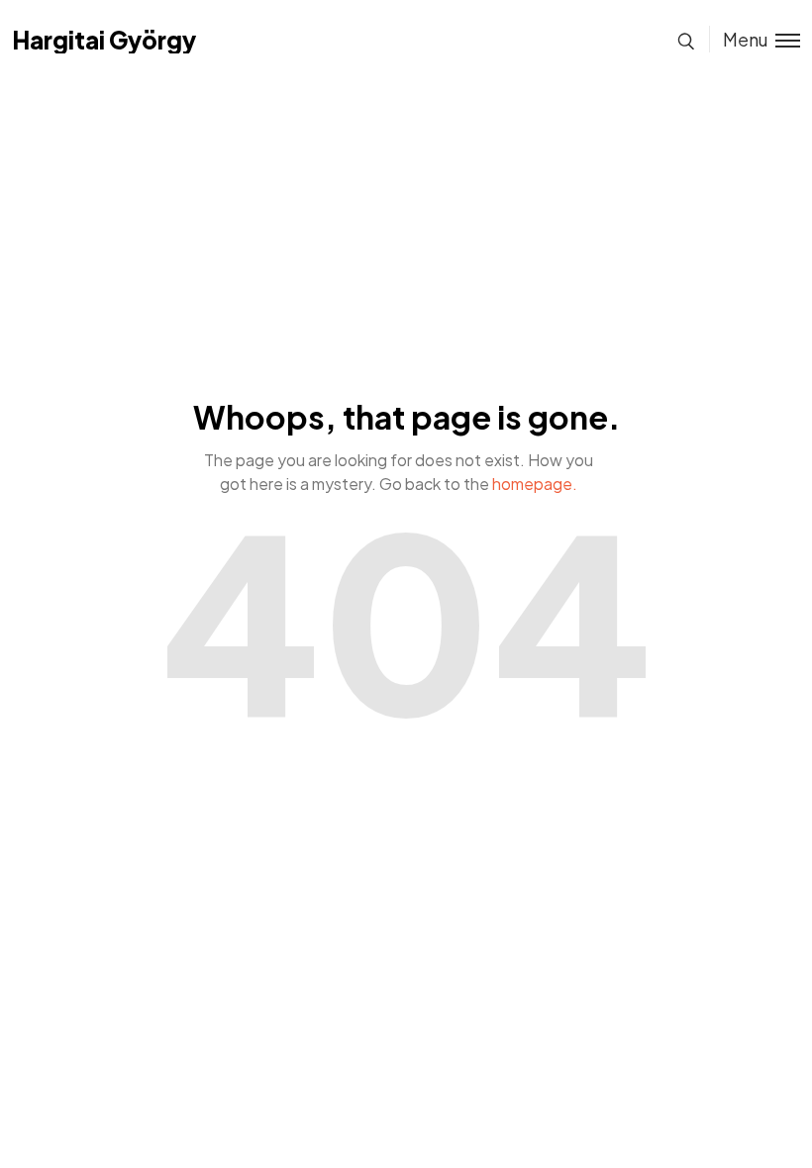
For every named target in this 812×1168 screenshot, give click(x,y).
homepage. (534, 483)
